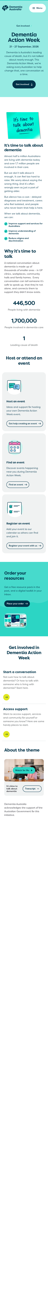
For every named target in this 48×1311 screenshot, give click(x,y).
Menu (39, 7)
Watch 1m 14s (22, 770)
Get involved (23, 26)
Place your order (15, 603)
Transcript (30, 788)
